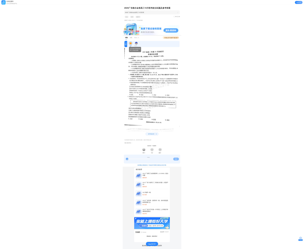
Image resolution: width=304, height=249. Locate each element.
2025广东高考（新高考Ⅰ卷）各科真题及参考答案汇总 (155, 201)
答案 (131, 37)
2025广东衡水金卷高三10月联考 (134, 12)
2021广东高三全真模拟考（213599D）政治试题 (155, 174)
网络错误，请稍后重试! (152, 236)
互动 (137, 37)
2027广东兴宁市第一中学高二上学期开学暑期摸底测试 (155, 210)
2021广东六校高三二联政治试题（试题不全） (155, 183)
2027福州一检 (146, 192)
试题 (126, 37)
